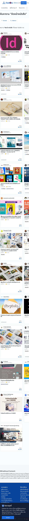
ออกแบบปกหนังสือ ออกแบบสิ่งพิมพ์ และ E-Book (10, 184)
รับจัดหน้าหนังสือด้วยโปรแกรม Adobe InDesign (10, 52)
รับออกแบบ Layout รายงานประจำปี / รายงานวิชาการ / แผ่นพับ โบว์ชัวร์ (9, 250)
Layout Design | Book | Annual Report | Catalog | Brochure (11, 346)
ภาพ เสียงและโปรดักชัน (6, 498)
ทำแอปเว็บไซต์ (4, 495)
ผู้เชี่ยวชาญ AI (13, 8)
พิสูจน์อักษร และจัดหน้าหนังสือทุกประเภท (10, 282)
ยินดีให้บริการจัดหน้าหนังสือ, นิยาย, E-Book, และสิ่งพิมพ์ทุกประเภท (10, 444)
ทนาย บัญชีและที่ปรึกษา (6, 500)
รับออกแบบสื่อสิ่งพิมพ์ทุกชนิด (7, 380)
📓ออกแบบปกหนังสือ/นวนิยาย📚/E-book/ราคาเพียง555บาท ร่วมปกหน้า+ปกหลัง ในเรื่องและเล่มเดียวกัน (11, 218)
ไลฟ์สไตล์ (3, 497)
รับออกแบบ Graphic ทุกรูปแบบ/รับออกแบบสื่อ (11, 315)
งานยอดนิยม (4, 8)
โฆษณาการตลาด (23, 8)
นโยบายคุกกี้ (18, 514)
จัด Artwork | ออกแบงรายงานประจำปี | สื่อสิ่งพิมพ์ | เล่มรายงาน (11, 85)
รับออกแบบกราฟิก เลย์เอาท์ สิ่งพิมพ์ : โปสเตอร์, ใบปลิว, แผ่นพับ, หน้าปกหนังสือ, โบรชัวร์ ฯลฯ (10, 119)
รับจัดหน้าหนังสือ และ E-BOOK (8, 413)
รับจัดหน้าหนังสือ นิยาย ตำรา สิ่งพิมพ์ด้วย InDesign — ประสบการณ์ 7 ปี (10, 151)
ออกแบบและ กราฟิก (6, 493)
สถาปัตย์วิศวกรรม (5, 502)
